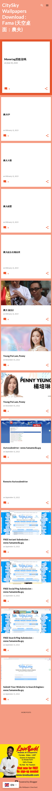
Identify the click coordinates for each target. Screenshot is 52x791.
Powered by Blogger (27, 781)
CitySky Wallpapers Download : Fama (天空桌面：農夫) (16, 17)
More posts (26, 712)
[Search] (41, 5)
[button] (46, 89)
